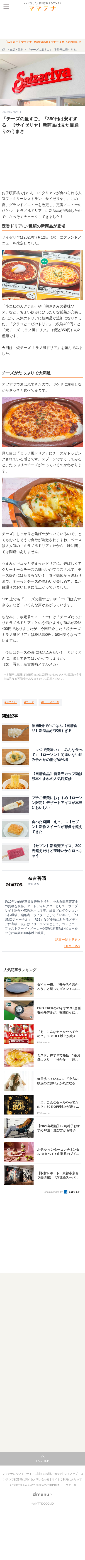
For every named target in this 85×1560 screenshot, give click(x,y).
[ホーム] (4, 49)
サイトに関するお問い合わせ (44, 1473)
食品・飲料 (16, 49)
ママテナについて (13, 1473)
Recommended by (53, 1192)
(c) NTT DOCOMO (43, 1503)
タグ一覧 (71, 1485)
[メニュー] (6, 6)
